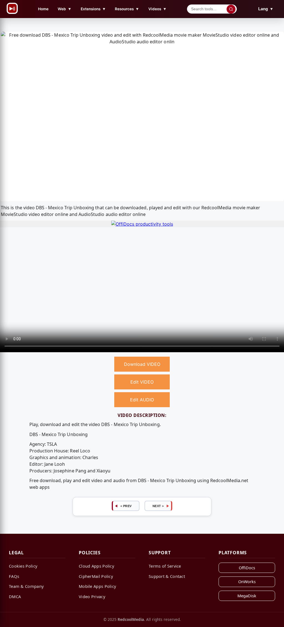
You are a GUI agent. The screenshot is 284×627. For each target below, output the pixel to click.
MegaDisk (246, 595)
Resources (127, 8)
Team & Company (26, 586)
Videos (157, 8)
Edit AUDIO (142, 399)
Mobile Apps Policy (97, 586)
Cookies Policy (23, 566)
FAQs (14, 576)
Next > (158, 506)
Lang (265, 8)
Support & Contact (167, 576)
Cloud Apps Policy (96, 566)
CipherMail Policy (96, 576)
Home (43, 9)
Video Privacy (92, 596)
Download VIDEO (142, 364)
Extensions (93, 8)
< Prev (126, 506)
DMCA (15, 596)
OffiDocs (247, 567)
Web (65, 8)
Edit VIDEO (142, 382)
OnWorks (247, 581)
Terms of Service (165, 566)
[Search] (231, 9)
